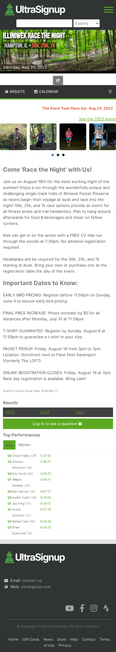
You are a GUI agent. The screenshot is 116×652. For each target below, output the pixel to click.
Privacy (65, 645)
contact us (32, 580)
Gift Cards (31, 639)
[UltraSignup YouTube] (69, 607)
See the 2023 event (97, 118)
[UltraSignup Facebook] (82, 607)
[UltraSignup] (35, 8)
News (48, 639)
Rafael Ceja (20, 521)
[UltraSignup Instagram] (94, 607)
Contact (88, 639)
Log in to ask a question (56, 423)
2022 (45, 412)
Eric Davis (19, 473)
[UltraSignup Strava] (106, 607)
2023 (10, 412)
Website (17, 91)
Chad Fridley (21, 455)
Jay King (18, 503)
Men (9, 445)
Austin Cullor (21, 497)
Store (61, 639)
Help (74, 639)
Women (24, 444)
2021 (79, 412)
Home (13, 639)
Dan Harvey (20, 491)
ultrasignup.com (36, 586)
